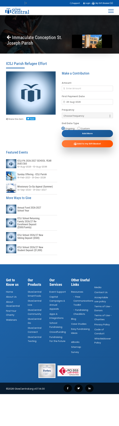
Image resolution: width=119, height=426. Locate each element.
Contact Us (101, 292)
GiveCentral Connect (34, 330)
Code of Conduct (99, 331)
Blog (73, 319)
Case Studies (78, 323)
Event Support (57, 291)
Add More (87, 133)
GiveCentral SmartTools (34, 293)
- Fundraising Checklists (80, 312)
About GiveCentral (13, 303)
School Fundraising (55, 325)
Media (97, 287)
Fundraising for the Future (57, 339)
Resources (77, 291)
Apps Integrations (56, 316)
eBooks (75, 342)
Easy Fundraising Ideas (80, 331)
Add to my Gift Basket (89, 143)
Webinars (11, 319)
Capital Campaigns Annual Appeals (57, 302)
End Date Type (70, 123)
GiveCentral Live (34, 302)
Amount (66, 82)
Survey (75, 352)
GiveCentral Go (34, 321)
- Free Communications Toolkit (83, 300)
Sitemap (76, 347)
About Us (11, 296)
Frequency (68, 109)
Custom (85, 128)
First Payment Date (73, 96)
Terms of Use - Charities (103, 317)
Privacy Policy (102, 324)
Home (9, 291)
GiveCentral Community (34, 312)
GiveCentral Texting (34, 339)
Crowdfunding (57, 332)
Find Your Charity (11, 312)
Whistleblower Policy (102, 340)
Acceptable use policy (101, 299)
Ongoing (70, 128)
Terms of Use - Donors (103, 308)
